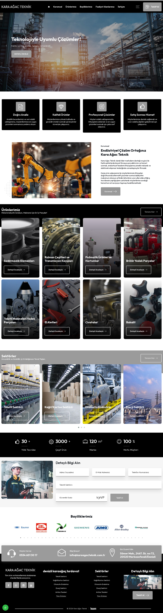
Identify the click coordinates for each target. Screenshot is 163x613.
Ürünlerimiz (71, 6)
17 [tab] (78, 538)
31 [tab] (128, 538)
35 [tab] (142, 538)
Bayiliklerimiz (86, 6)
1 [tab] (20, 538)
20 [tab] (88, 538)
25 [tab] (106, 538)
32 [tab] (131, 538)
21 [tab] (92, 538)
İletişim (121, 6)
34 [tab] (139, 538)
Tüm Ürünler (61, 596)
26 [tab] (110, 538)
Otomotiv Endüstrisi (61, 584)
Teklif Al (119, 498)
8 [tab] (46, 538)
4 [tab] (31, 538)
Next (153, 528)
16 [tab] (74, 538)
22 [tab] (96, 538)
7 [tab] (42, 538)
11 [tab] (56, 538)
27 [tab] (114, 538)
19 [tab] (85, 538)
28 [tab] (117, 538)
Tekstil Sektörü (61, 576)
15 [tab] (71, 538)
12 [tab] (60, 538)
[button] (156, 45)
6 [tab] (38, 538)
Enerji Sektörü (61, 588)
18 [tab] (81, 538)
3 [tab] (28, 538)
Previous (9, 528)
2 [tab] (24, 538)
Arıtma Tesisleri (61, 592)
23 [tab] (99, 538)
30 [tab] (124, 538)
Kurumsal (57, 6)
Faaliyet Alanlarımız (105, 6)
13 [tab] (63, 538)
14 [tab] (67, 538)
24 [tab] (103, 538)
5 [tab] (35, 538)
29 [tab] (121, 538)
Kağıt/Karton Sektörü (61, 580)
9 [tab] (49, 538)
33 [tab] (135, 538)
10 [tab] (53, 538)
